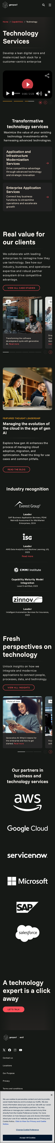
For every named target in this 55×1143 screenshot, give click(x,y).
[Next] (50, 352)
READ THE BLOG (16, 469)
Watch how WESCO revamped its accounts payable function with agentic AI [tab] (29, 102)
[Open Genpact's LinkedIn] (15, 1050)
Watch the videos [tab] (7, 102)
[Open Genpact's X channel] (4, 1050)
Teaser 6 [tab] (38, 352)
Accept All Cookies (26, 1137)
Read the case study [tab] (18, 102)
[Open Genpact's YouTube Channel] (20, 1050)
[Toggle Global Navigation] (48, 5)
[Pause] (40, 102)
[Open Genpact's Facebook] (9, 1050)
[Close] (49, 1095)
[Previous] (45, 102)
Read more (27, 556)
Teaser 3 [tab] (19, 352)
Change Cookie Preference (26, 1129)
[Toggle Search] (41, 5)
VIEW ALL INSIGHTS (19, 687)
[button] (27, 84)
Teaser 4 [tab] (25, 352)
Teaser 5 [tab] (32, 352)
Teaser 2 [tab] (12, 352)
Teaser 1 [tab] (6, 352)
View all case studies (21, 287)
